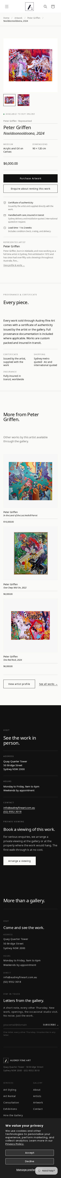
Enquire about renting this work (30, 188)
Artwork (18, 17)
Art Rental (9, 1096)
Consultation (11, 1102)
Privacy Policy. (14, 1144)
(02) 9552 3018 (12, 811)
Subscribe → (51, 1024)
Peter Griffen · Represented (17, 120)
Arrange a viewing (19, 860)
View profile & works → (14, 265)
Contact (38, 1108)
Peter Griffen (33, 17)
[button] (7, 6)
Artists (37, 1096)
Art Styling (9, 1089)
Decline (29, 1161)
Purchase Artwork (30, 178)
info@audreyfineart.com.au (19, 807)
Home (6, 17)
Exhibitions (10, 1108)
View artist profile (19, 684)
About (36, 1089)
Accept (29, 1152)
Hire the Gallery (13, 1115)
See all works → (48, 684)
